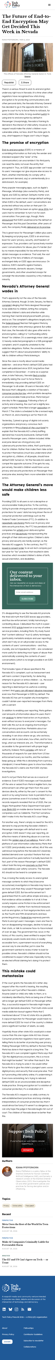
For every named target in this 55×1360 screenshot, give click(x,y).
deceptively (21, 533)
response (22, 400)
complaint (7, 305)
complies (29, 750)
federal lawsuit (13, 323)
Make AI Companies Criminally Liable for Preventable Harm (25, 1243)
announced (7, 220)
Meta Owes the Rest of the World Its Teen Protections (25, 1226)
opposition (42, 407)
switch (44, 114)
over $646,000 (9, 809)
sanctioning (18, 523)
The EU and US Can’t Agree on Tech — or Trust (25, 1261)
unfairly (20, 530)
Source (27, 76)
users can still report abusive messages (34, 690)
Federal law (26, 917)
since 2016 (43, 209)
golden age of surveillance (25, 840)
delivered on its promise (38, 227)
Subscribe (27, 599)
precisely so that (34, 865)
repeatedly (7, 523)
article (20, 627)
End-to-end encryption (13, 149)
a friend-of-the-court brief (33, 427)
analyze (10, 717)
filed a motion (39, 375)
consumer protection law (14, 393)
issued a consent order (13, 548)
